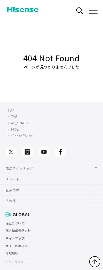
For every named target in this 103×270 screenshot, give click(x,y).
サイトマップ (14, 238)
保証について (14, 223)
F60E (15, 129)
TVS (14, 116)
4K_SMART (20, 122)
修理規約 (11, 253)
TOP (10, 110)
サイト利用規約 (16, 245)
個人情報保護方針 (18, 230)
